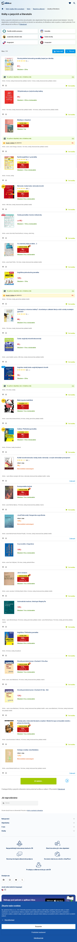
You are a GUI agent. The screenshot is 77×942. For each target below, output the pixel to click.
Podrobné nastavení (38, 932)
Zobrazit (72, 481)
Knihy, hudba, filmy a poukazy (15, 9)
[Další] (67, 780)
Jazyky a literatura (53, 9)
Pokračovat (23, 24)
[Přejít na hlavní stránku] (6, 3)
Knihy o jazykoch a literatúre (35, 810)
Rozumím (38, 926)
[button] (38, 818)
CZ (5, 889)
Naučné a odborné (39, 9)
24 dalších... (38, 781)
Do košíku (71, 86)
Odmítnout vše (38, 938)
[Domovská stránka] (2, 9)
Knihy (28, 9)
